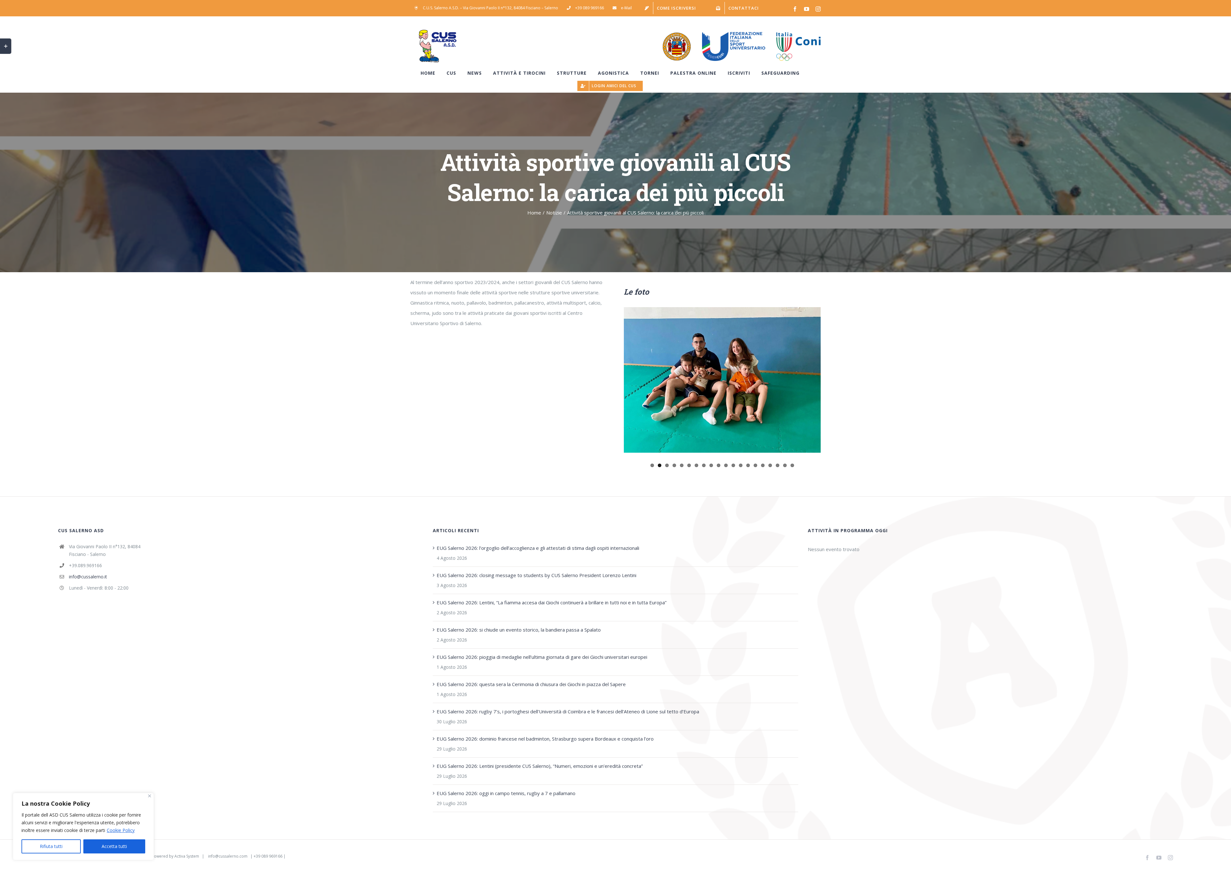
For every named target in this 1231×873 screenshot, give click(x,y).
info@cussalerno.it (88, 577)
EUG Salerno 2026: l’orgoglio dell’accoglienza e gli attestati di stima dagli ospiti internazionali (538, 548)
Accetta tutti (114, 846)
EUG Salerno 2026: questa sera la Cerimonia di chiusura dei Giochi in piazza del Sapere (531, 684)
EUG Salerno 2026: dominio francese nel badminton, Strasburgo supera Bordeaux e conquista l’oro (545, 738)
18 (777, 465)
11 (726, 465)
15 (755, 465)
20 (792, 465)
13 (740, 465)
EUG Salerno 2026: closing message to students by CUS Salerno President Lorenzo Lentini (536, 575)
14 (748, 465)
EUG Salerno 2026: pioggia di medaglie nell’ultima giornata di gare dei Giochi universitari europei (542, 657)
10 (718, 465)
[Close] (149, 795)
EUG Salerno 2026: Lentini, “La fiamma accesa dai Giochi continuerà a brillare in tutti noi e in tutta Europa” (551, 602)
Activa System (186, 856)
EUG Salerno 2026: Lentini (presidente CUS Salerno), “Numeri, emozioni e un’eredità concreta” (540, 766)
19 (785, 465)
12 (733, 465)
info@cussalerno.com (227, 856)
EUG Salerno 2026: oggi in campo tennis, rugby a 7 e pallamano (506, 793)
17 (770, 465)
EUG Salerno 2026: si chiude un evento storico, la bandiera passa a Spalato (519, 629)
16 (763, 465)
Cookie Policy (121, 830)
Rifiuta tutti (51, 846)
